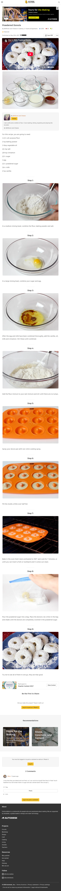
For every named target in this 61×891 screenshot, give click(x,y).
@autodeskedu (8, 878)
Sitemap (4, 863)
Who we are (5, 866)
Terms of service (21, 885)
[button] (2, 2)
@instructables (9, 874)
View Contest (52, 685)
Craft (3, 837)
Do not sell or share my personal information (16, 887)
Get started (5, 858)
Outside (4, 845)
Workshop (5, 832)
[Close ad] (57, 8)
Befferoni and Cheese (10, 28)
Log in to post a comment (30, 800)
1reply (6, 794)
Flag (6, 787)
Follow (14, 119)
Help (3, 861)
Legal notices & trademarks (39, 887)
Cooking (21, 28)
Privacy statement (33, 885)
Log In (30, 764)
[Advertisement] (30, 14)
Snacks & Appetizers (31, 28)
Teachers (4, 847)
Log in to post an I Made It (30, 707)
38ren (9, 776)
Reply (30, 791)
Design (4, 834)
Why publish (5, 855)
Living (4, 842)
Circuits (4, 829)
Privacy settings (45, 885)
